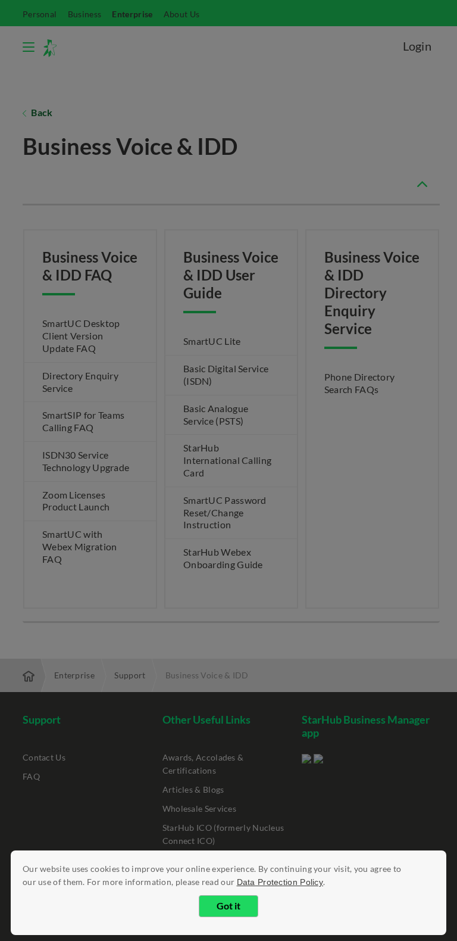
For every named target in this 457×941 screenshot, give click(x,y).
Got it (228, 905)
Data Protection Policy (280, 882)
